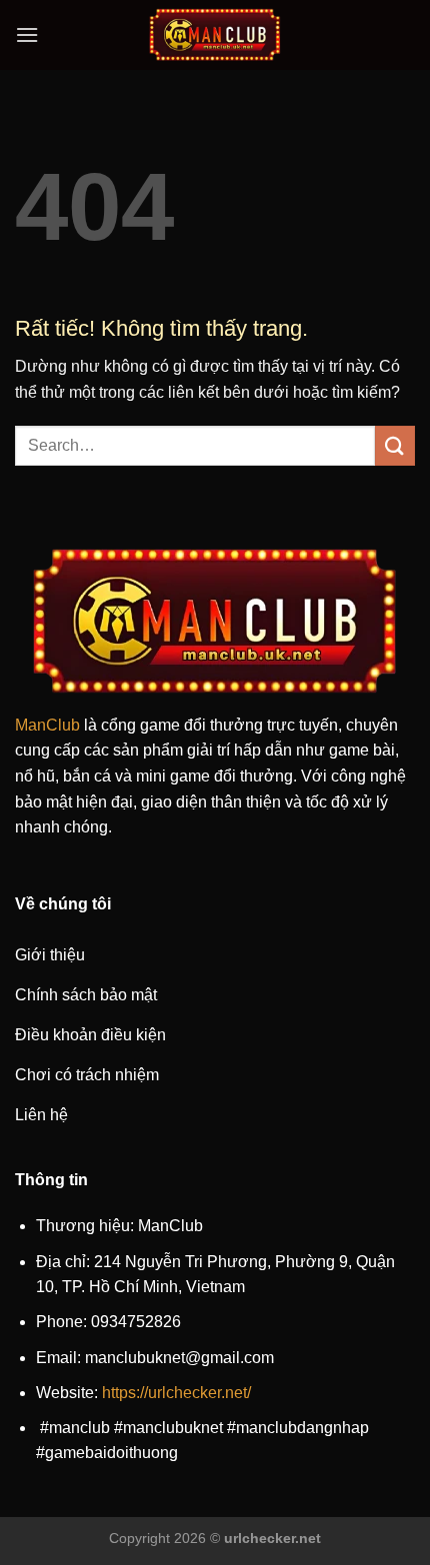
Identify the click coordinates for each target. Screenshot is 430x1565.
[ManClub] (215, 35)
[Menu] (27, 34)
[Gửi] (395, 445)
